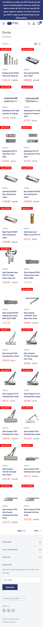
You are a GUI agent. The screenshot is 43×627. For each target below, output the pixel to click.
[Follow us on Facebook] (4, 610)
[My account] (34, 23)
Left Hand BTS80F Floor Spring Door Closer (9, 194)
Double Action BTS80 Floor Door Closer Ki (10, 74)
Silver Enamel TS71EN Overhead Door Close (31, 356)
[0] (38, 23)
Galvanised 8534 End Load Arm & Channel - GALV (32, 113)
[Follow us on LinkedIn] (13, 610)
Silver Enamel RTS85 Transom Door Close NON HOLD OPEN (10, 316)
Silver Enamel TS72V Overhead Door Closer (10, 395)
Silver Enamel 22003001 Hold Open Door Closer (30, 316)
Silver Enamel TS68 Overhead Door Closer (10, 354)
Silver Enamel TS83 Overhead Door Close (10, 432)
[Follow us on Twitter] (8, 610)
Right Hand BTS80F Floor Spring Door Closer (10, 235)
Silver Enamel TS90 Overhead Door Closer (32, 470)
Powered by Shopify (8, 622)
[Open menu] (3, 23)
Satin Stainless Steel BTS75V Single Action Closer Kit (10, 275)
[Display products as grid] (36, 44)
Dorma (5, 70)
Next (36, 530)
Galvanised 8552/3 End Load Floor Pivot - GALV (32, 154)
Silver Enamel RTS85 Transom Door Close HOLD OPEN (32, 275)
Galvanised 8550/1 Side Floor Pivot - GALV (9, 154)
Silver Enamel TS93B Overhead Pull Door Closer (32, 512)
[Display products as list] (39, 44)
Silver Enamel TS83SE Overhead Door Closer (9, 472)
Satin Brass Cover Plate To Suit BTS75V (32, 233)
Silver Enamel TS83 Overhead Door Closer (32, 432)
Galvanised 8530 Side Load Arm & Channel (10, 111)
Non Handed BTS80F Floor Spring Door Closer (32, 194)
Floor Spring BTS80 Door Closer (31, 74)
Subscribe (10, 587)
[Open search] (29, 23)
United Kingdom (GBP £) (11, 599)
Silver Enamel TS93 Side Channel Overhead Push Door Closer (10, 513)
